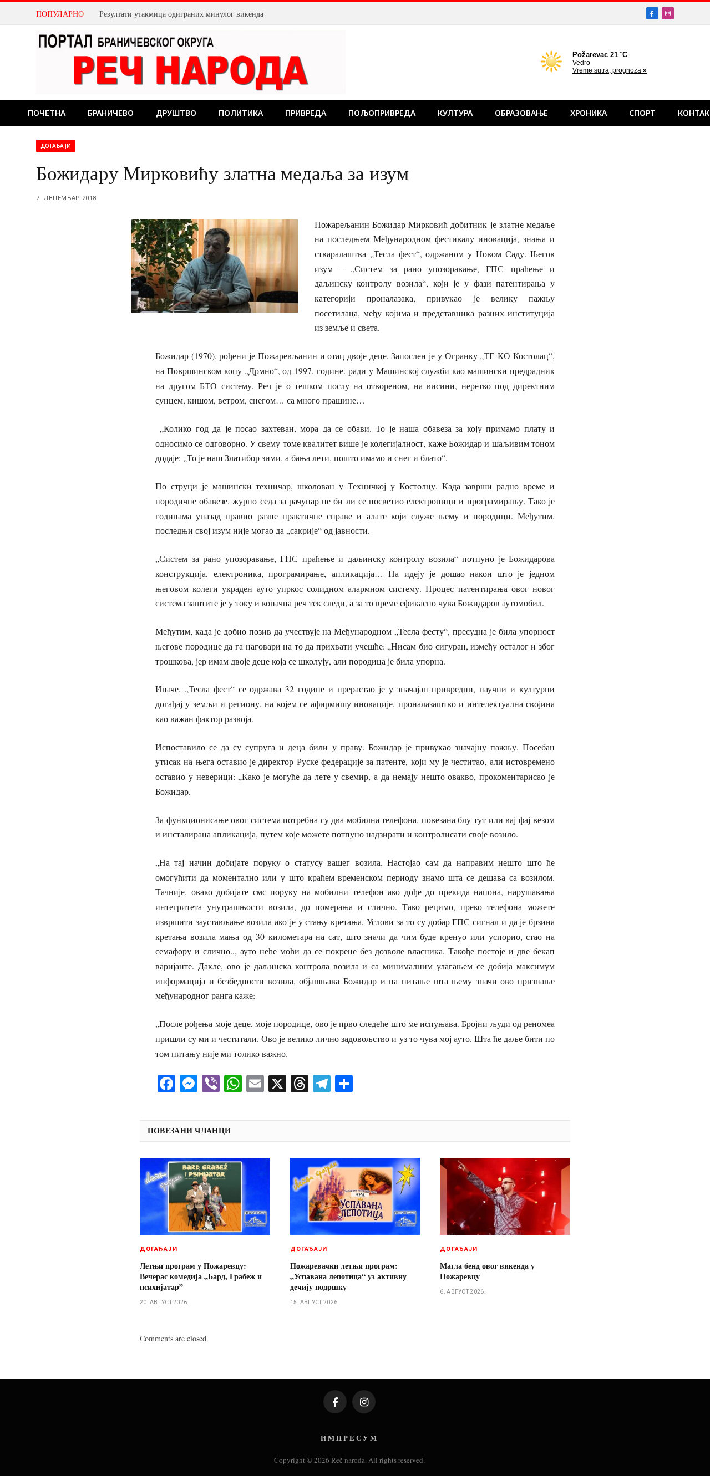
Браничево (111, 113)
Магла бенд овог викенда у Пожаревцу (487, 1270)
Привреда (305, 113)
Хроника (588, 113)
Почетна (46, 113)
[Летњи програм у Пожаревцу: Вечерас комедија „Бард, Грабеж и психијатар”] (205, 1196)
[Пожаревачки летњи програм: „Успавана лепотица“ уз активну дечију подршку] (355, 1196)
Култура (455, 113)
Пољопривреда (381, 113)
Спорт (642, 113)
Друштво (176, 113)
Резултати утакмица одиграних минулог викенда (181, 14)
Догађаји (55, 146)
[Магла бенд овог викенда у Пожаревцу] (505, 1196)
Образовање (521, 113)
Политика (241, 113)
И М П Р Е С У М (349, 1437)
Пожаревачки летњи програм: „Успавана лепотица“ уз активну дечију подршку (348, 1276)
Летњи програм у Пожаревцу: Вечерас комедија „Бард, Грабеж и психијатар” (201, 1276)
